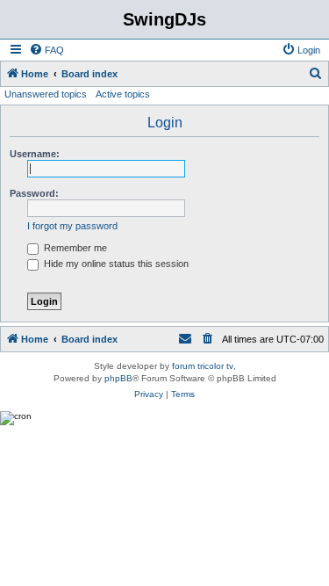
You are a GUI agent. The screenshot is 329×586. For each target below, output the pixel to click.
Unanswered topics (45, 94)
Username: (35, 153)
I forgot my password (72, 226)
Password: (34, 193)
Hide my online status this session (115, 263)
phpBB (118, 378)
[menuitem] (46, 50)
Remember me (74, 247)
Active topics (123, 94)
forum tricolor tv (202, 366)
